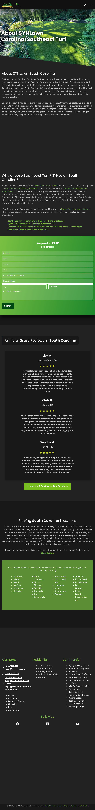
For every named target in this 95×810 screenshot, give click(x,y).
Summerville (39, 597)
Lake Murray (81, 582)
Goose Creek (61, 576)
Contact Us (13, 710)
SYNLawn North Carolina (80, 806)
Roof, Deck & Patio (77, 701)
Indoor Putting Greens (78, 695)
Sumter (58, 588)
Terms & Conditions (51, 806)
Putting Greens (45, 671)
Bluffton (17, 585)
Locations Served (16, 701)
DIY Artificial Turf (76, 704)
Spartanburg (60, 591)
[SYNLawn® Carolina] (11, 4)
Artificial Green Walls (48, 674)
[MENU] (91, 4)
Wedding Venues (76, 707)
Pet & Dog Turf (45, 668)
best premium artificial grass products (23, 188)
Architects (73, 671)
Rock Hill (38, 588)
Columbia (17, 591)
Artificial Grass (45, 665)
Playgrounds (74, 689)
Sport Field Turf (75, 692)
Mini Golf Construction (78, 686)
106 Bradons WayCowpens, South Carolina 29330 (17, 681)
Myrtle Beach (81, 579)
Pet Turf (72, 683)
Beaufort (17, 582)
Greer (36, 594)
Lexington (59, 585)
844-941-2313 (12, 673)
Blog (10, 707)
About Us (12, 698)
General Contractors (77, 677)
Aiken (16, 579)
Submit (7, 306)
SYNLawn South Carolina (46, 185)
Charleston (18, 588)
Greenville (38, 591)
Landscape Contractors (79, 680)
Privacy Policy (63, 806)
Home (11, 695)
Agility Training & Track (79, 665)
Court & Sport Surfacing (79, 674)
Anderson (17, 576)
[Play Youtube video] (47, 144)
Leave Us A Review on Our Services (47, 486)
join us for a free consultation (74, 209)
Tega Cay (79, 576)
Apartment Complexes (78, 668)
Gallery (41, 677)
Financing (12, 704)
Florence (59, 594)
